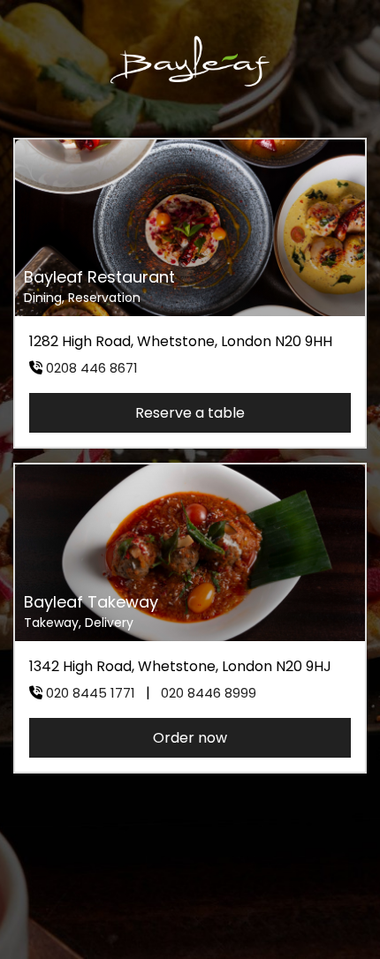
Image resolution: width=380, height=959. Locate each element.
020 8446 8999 (208, 692)
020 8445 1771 (90, 692)
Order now (190, 738)
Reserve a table (190, 413)
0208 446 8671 (92, 368)
